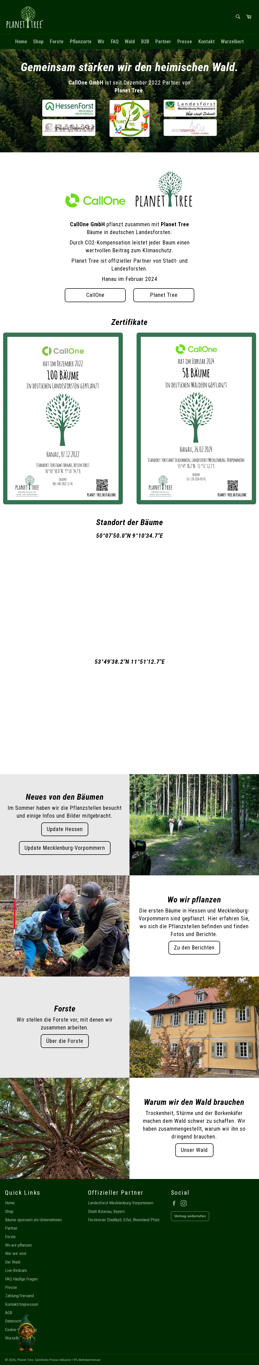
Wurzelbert (232, 41)
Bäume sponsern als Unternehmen (33, 1219)
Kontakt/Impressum (21, 1304)
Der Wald (12, 1262)
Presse (184, 41)
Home (21, 41)
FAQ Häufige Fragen (21, 1278)
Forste (56, 41)
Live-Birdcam (16, 1270)
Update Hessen (65, 829)
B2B (145, 41)
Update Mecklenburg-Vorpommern (65, 848)
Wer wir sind (15, 1253)
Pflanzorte (81, 41)
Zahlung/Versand (19, 1295)
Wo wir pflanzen (18, 1245)
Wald (130, 41)
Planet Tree (164, 295)
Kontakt (206, 41)
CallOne (95, 295)
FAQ (115, 41)
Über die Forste (64, 1041)
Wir (101, 41)
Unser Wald (194, 1150)
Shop (38, 41)
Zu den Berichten (194, 947)
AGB (8, 1312)
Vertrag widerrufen (190, 1216)
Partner (163, 41)
